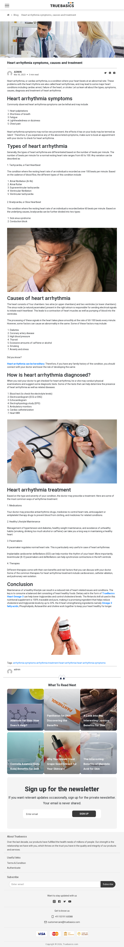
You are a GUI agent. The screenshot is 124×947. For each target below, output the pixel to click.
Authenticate (14, 868)
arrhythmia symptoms (24, 663)
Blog (16, 15)
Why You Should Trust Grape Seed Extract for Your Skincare (62, 763)
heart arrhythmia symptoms (91, 663)
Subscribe (108, 884)
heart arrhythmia (67, 663)
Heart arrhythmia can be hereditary (25, 363)
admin (18, 72)
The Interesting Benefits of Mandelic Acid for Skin (96, 763)
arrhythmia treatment (47, 663)
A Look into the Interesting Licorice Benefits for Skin (96, 720)
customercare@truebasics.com (64, 922)
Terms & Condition (16, 863)
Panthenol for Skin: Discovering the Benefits (59, 720)
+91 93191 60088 (64, 916)
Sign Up (84, 813)
